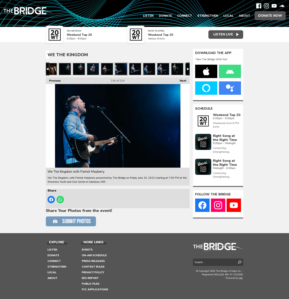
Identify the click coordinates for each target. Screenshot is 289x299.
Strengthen (207, 16)
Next (181, 81)
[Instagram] (266, 5)
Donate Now (270, 15)
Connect (184, 16)
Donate (165, 16)
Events (87, 250)
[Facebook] (258, 5)
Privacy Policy (93, 272)
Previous (53, 81)
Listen (148, 16)
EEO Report (90, 278)
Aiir (241, 278)
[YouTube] (274, 5)
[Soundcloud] (281, 5)
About (244, 16)
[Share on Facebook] (51, 199)
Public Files (91, 284)
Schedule (204, 108)
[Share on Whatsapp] (60, 199)
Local (228, 16)
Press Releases (93, 261)
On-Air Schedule (94, 255)
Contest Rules (93, 267)
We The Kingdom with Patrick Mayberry (51, 69)
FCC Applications (95, 289)
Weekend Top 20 (79, 35)
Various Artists (156, 38)
